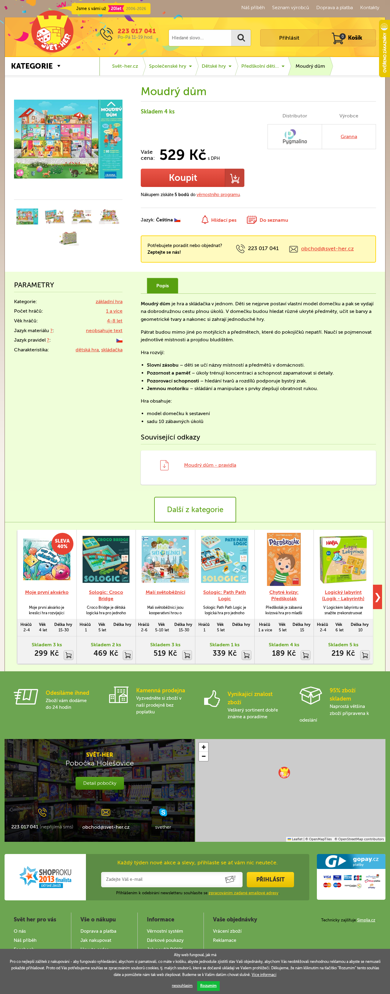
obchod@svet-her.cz (327, 248)
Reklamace (224, 940)
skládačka (111, 350)
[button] (284, 772)
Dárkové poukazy (165, 940)
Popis (162, 286)
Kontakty (369, 7)
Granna (349, 136)
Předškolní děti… (260, 66)
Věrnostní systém (165, 931)
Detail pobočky (99, 783)
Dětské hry (214, 66)
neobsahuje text (104, 330)
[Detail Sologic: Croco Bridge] (106, 559)
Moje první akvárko (47, 592)
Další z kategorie (195, 509)
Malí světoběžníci (165, 592)
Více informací (264, 975)
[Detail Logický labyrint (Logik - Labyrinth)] (343, 559)
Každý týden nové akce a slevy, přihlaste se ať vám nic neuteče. (197, 862)
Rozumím (208, 986)
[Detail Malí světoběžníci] (165, 559)
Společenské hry (167, 66)
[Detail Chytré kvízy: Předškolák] (284, 559)
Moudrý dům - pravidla (210, 465)
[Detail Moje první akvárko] (46, 559)
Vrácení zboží (227, 931)
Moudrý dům (310, 66)
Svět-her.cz (125, 66)
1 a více (114, 311)
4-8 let (114, 321)
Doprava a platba (334, 7)
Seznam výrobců (290, 7)
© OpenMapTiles (318, 839)
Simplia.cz (366, 920)
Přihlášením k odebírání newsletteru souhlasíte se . (197, 893)
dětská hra (87, 350)
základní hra (109, 301)
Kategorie (32, 66)
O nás (20, 931)
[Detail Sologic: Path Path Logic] (224, 559)
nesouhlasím (182, 986)
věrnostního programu (218, 194)
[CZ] (119, 340)
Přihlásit (289, 37)
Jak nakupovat (95, 940)
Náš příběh (253, 7)
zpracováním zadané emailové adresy (243, 893)
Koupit (183, 177)
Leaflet (297, 839)
